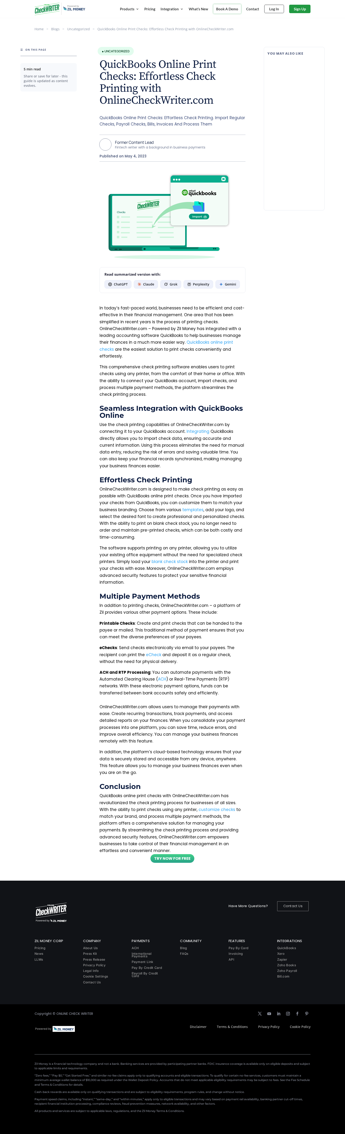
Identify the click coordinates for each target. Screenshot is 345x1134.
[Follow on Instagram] (288, 1013)
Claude (148, 284)
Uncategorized (78, 29)
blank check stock (170, 561)
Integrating (198, 431)
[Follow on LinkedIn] (278, 1013)
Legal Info (91, 971)
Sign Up (300, 9)
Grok (173, 284)
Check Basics (298, 85)
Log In (274, 9)
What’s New (198, 9)
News (38, 953)
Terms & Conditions (232, 1026)
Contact (252, 9)
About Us (90, 948)
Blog (183, 948)
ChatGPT (121, 284)
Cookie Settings (95, 976)
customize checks (217, 809)
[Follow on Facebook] (297, 1013)
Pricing (149, 9)
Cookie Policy (300, 1026)
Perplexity (201, 284)
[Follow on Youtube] (269, 1013)
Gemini (230, 284)
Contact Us (293, 906)
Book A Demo (227, 9)
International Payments (142, 955)
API (231, 959)
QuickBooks (286, 948)
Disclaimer (198, 1026)
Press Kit (90, 953)
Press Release (94, 959)
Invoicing (236, 953)
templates (192, 510)
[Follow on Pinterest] (306, 1013)
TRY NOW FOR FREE (172, 858)
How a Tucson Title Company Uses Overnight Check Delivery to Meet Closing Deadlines (293, 173)
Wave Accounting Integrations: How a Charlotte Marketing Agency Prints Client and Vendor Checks (294, 121)
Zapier (282, 959)
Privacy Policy (94, 965)
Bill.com (283, 976)
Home (39, 29)
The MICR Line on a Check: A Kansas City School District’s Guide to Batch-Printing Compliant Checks (293, 70)
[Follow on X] (260, 1013)
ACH (162, 679)
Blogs (55, 29)
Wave (293, 136)
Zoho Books (286, 965)
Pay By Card (238, 948)
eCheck (153, 655)
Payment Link (142, 962)
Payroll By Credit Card (145, 974)
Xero (280, 953)
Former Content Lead (134, 142)
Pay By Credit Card (147, 968)
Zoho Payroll (287, 971)
